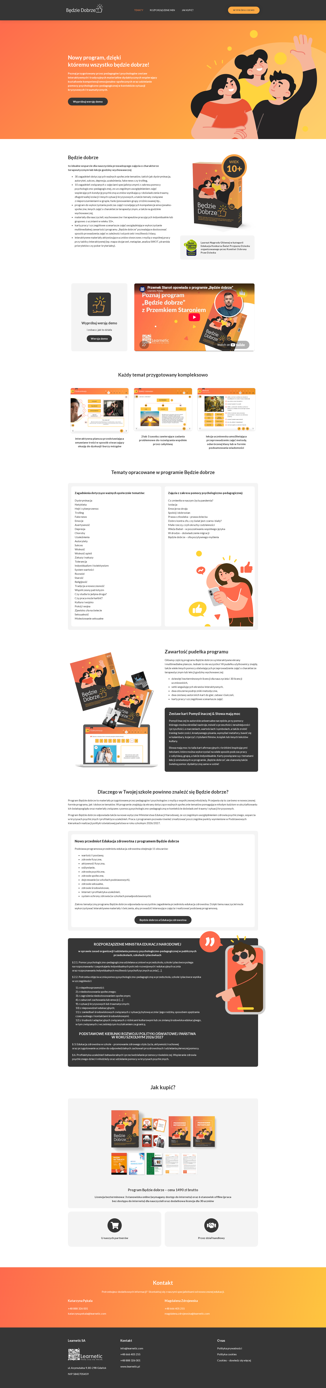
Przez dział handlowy (211, 1237)
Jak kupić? (188, 10)
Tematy (138, 10)
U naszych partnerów (114, 1237)
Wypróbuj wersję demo (99, 323)
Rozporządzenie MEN (162, 10)
